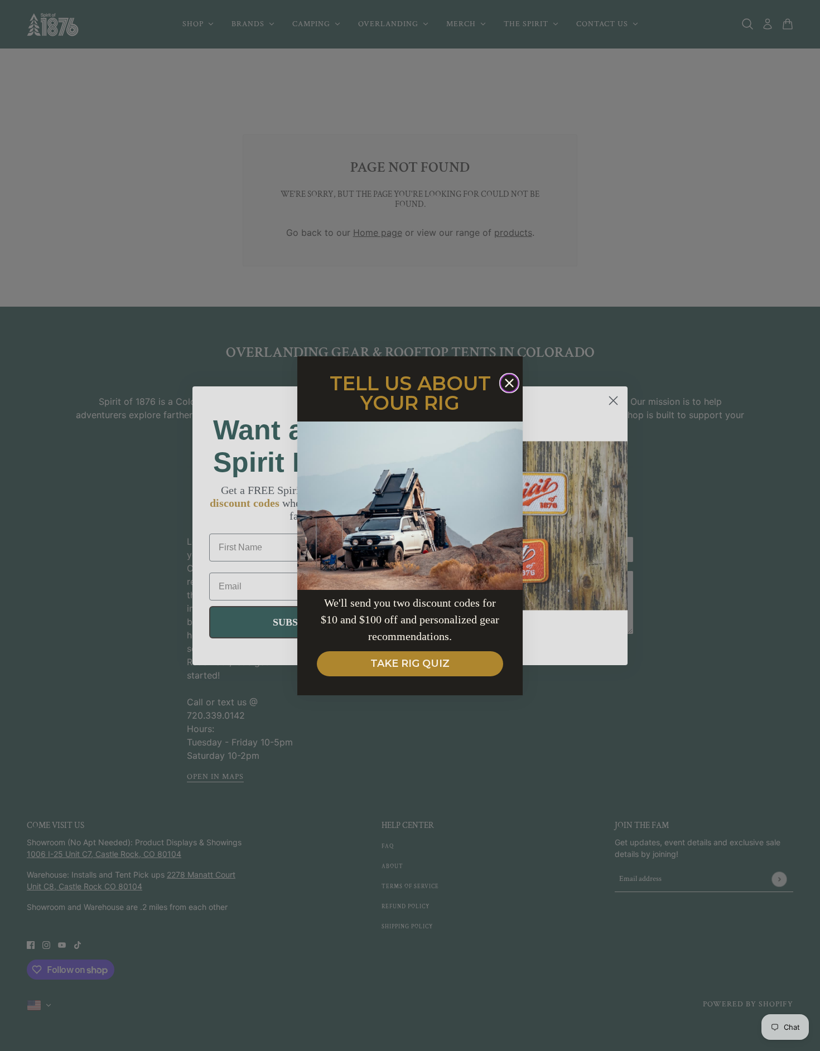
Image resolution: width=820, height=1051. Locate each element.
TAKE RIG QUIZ (410, 663)
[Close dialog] (509, 383)
